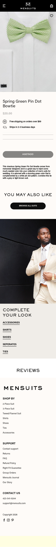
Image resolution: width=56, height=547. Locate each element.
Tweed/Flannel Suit (12, 414)
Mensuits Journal (11, 478)
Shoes (6, 423)
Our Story (7, 482)
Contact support (10, 449)
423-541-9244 (9, 499)
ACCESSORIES (11, 323)
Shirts (5, 418)
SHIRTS (7, 330)
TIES (5, 352)
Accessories (8, 433)
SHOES (7, 337)
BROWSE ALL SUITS (28, 206)
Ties (5, 428)
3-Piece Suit (8, 409)
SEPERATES (9, 344)
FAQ (5, 458)
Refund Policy (9, 463)
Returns (6, 454)
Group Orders (9, 473)
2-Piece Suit (8, 404)
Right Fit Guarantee (12, 468)
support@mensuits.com (14, 503)
